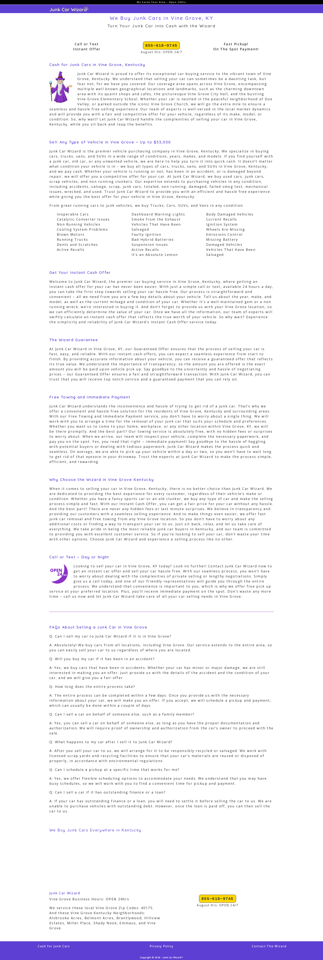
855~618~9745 (161, 45)
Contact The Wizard (269, 946)
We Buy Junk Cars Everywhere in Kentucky (95, 830)
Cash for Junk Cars (54, 946)
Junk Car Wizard (64, 893)
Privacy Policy (161, 946)
